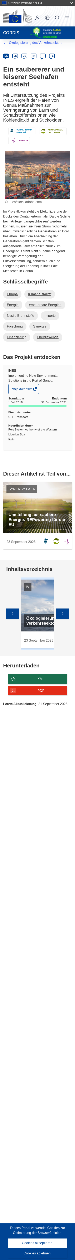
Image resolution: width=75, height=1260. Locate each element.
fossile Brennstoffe (20, 315)
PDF (41, 690)
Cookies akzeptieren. (37, 1243)
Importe (50, 315)
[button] (47, 17)
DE (6, 55)
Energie (13, 305)
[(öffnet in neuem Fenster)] (17, 16)
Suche (57, 17)
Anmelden (37, 17)
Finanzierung (16, 337)
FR (33, 55)
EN (15, 55)
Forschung (15, 326)
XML (41, 679)
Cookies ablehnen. (37, 1253)
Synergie (39, 326)
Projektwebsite (21, 390)
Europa (12, 294)
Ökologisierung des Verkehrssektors (35, 42)
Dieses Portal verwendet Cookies (35, 1228)
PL (52, 55)
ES (24, 55)
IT (43, 55)
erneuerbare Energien (45, 305)
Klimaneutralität (39, 294)
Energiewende (48, 337)
